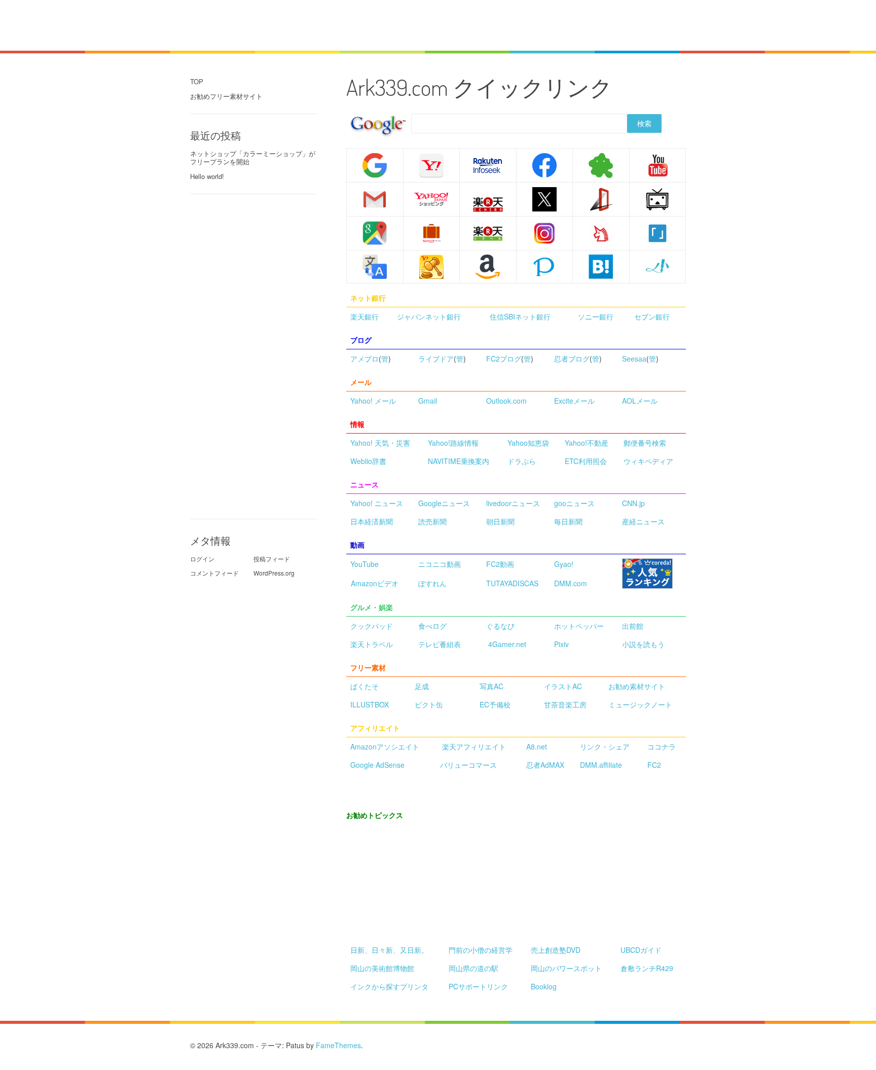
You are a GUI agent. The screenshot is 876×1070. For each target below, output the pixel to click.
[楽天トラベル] (488, 233)
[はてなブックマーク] (601, 266)
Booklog (544, 986)
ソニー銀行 (595, 316)
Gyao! (563, 564)
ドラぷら (521, 461)
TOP (196, 81)
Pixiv (561, 644)
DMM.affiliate (601, 765)
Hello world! (207, 176)
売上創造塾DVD (555, 950)
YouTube (364, 564)
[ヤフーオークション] (432, 267)
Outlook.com (506, 401)
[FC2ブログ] (601, 232)
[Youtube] (657, 164)
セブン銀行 (652, 316)
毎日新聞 (568, 521)
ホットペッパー (579, 626)
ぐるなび (500, 626)
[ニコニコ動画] (657, 198)
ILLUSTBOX (369, 704)
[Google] (374, 164)
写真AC (491, 686)
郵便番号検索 (645, 443)
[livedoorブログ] (601, 198)
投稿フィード (271, 558)
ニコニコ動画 (439, 564)
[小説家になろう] (657, 266)
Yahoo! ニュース (376, 503)
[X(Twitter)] (544, 198)
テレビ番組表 (439, 644)
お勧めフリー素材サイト (226, 96)
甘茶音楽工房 (565, 704)
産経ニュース (643, 521)
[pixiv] (544, 266)
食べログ (432, 626)
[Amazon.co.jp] (488, 267)
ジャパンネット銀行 (429, 316)
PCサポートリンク (478, 986)
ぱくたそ (364, 686)
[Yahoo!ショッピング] (432, 199)
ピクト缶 (429, 704)
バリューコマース (468, 765)
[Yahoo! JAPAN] (432, 165)
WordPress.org (274, 572)
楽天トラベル (371, 644)
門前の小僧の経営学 (481, 950)
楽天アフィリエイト (474, 746)
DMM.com (570, 583)
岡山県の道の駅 (473, 968)
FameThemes (338, 1045)
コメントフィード (214, 572)
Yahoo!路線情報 (453, 443)
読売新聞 (432, 521)
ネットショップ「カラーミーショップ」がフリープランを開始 (252, 157)
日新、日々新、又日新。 (389, 950)
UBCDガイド (641, 950)
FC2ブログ (503, 358)
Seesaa (634, 358)
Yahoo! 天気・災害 (380, 443)
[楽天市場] (488, 204)
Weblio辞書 (368, 461)
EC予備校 (495, 704)
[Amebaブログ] (601, 164)
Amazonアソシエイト (384, 746)
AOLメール (640, 401)
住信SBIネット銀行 (520, 316)
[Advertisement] (440, 24)
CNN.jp (633, 503)
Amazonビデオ (374, 583)
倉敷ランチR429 (646, 968)
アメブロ (364, 358)
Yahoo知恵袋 (528, 443)
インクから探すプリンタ (389, 986)
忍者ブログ (572, 358)
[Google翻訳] (374, 266)
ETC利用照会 (586, 461)
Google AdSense (377, 765)
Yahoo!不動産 (586, 443)
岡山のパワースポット (566, 968)
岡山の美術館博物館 (382, 968)
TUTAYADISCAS (512, 583)
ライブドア (436, 358)
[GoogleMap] (374, 232)
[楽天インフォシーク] (488, 165)
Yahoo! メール (373, 401)
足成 (422, 686)
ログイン (202, 558)
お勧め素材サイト (636, 686)
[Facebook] (544, 164)
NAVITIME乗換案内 (458, 461)
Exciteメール (574, 401)
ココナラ (661, 746)
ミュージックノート (640, 704)
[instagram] (545, 233)
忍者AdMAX (545, 765)
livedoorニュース (513, 503)
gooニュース (574, 503)
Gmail (427, 401)
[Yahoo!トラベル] (432, 233)
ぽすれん (432, 583)
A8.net (536, 746)
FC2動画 (500, 564)
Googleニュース (444, 503)
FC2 (654, 765)
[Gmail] (374, 198)
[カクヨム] (657, 232)
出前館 (632, 626)
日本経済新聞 (371, 521)
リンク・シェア (605, 746)
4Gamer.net (507, 644)
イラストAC (563, 686)
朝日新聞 (500, 521)
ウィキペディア (648, 461)
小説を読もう (643, 644)
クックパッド (371, 626)
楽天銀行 (364, 316)
